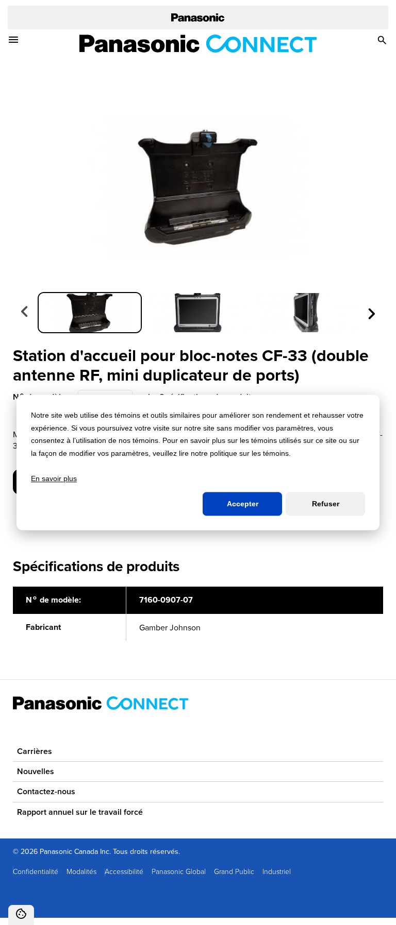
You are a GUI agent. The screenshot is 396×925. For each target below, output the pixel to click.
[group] (90, 312)
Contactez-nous (46, 791)
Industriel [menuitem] (276, 871)
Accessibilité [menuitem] (124, 871)
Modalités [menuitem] (81, 871)
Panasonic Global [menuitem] (179, 871)
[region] (198, 619)
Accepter (242, 504)
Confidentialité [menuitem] (35, 871)
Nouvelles (35, 771)
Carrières (34, 751)
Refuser (325, 504)
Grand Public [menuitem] (234, 871)
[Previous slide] (25, 312)
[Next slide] (370, 312)
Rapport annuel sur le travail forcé (80, 812)
